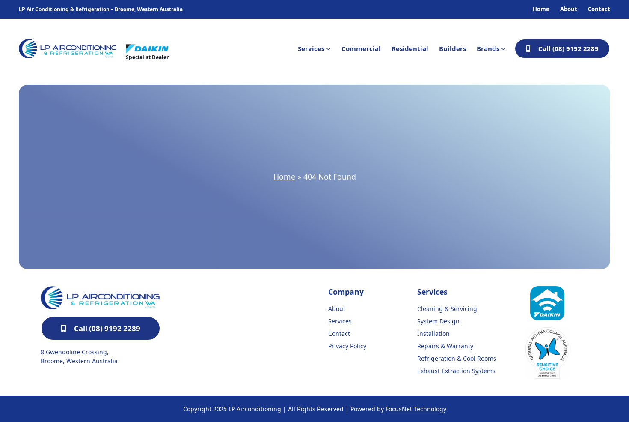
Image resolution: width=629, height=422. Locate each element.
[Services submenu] (328, 48)
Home (284, 176)
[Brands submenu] (503, 48)
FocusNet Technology (416, 409)
